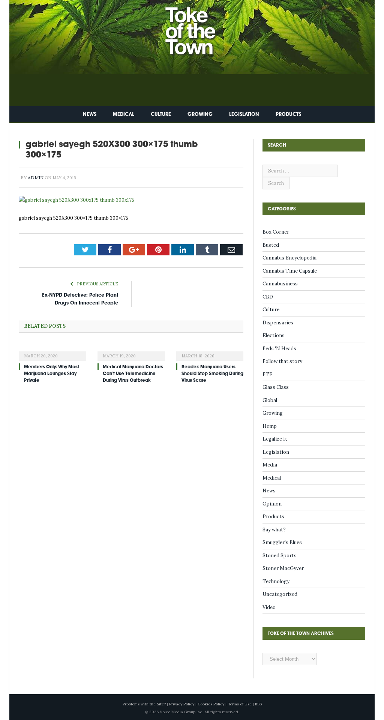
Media (269, 465)
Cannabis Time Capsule (289, 271)
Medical (123, 114)
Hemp (269, 426)
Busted (270, 245)
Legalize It (274, 439)
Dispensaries (277, 323)
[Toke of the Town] (199, 26)
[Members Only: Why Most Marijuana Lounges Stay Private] (52, 351)
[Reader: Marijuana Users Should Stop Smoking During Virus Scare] (210, 351)
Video (269, 607)
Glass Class (275, 387)
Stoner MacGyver (283, 568)
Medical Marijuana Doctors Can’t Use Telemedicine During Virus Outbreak (133, 373)
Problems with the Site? (144, 704)
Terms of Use (240, 704)
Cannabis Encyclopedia (289, 258)
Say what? (274, 529)
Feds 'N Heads (279, 348)
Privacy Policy (181, 704)
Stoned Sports (279, 555)
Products (288, 114)
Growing (200, 114)
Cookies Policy (211, 704)
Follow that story (282, 361)
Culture (161, 114)
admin (36, 177)
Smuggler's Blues (282, 542)
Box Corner (275, 232)
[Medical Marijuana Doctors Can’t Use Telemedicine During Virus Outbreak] (131, 351)
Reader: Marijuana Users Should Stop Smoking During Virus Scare (212, 373)
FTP (267, 374)
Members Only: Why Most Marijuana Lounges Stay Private (51, 373)
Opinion (272, 504)
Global (269, 400)
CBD (267, 297)
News (89, 114)
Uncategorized (279, 594)
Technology (276, 581)
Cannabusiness (280, 283)
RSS (258, 704)
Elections (273, 335)
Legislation (244, 114)
